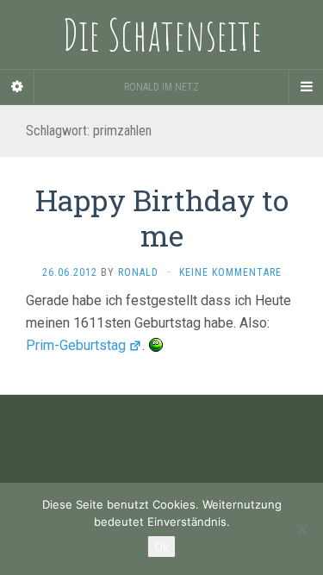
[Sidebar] (17, 87)
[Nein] (301, 529)
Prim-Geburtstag (76, 345)
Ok (161, 546)
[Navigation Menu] (306, 87)
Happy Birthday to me (162, 217)
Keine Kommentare (230, 272)
